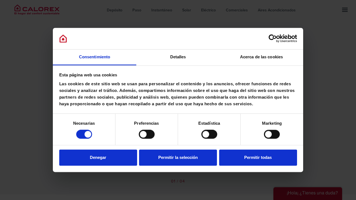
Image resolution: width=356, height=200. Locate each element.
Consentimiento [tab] (94, 56)
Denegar (98, 157)
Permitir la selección (178, 157)
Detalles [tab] (178, 56)
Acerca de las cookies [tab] (261, 56)
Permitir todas (258, 157)
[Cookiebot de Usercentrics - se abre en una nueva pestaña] (272, 38)
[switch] (147, 134)
